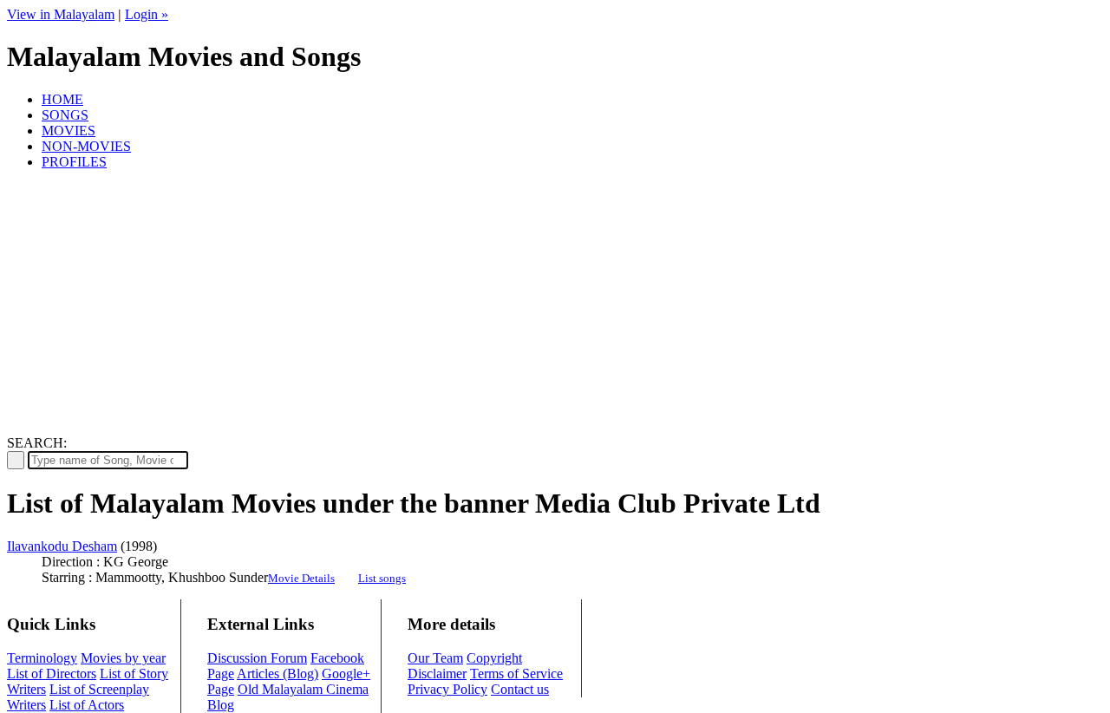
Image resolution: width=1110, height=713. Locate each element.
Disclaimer (437, 673)
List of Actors (86, 704)
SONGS (65, 115)
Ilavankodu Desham (62, 546)
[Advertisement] (555, 305)
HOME (62, 99)
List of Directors (51, 673)
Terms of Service (516, 673)
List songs (382, 578)
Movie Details (301, 578)
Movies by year (123, 658)
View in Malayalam (60, 14)
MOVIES (68, 130)
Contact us (520, 689)
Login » (146, 14)
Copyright (494, 658)
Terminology (42, 658)
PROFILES (74, 161)
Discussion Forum (257, 658)
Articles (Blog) (277, 673)
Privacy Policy (447, 689)
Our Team (435, 658)
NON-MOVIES (86, 146)
